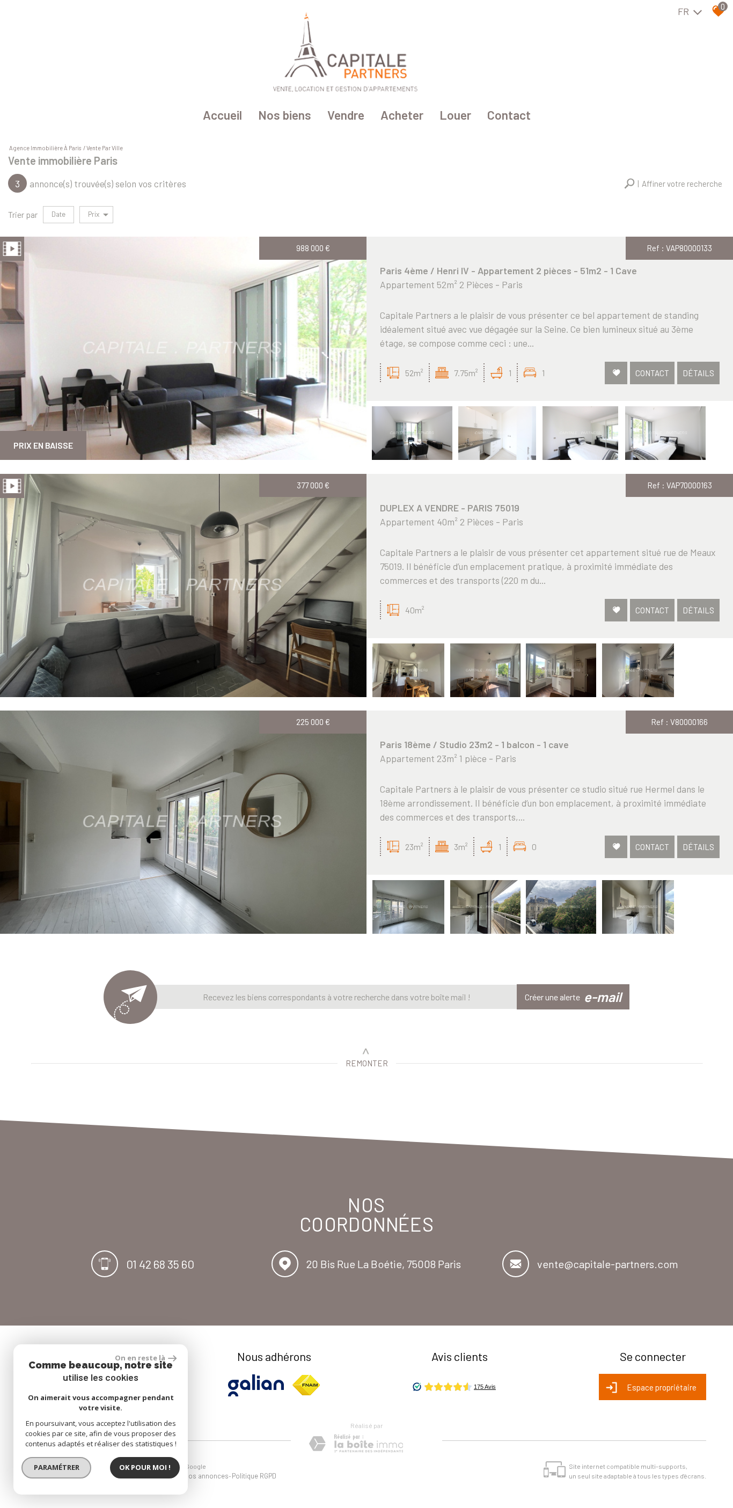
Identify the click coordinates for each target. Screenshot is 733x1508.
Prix (93, 214)
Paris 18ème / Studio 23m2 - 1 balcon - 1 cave (474, 744)
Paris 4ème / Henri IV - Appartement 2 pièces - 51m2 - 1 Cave (508, 270)
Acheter (401, 114)
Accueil (222, 114)
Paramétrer (56, 1467)
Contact (509, 114)
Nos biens (284, 114)
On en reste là (140, 1358)
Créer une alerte (573, 997)
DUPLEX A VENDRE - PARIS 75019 (449, 508)
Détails (698, 373)
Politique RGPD (254, 1476)
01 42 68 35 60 (160, 1263)
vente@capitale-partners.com (607, 1263)
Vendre (345, 114)
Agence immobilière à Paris (45, 147)
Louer (455, 114)
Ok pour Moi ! (145, 1467)
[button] (673, 184)
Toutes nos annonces (195, 1476)
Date (58, 214)
